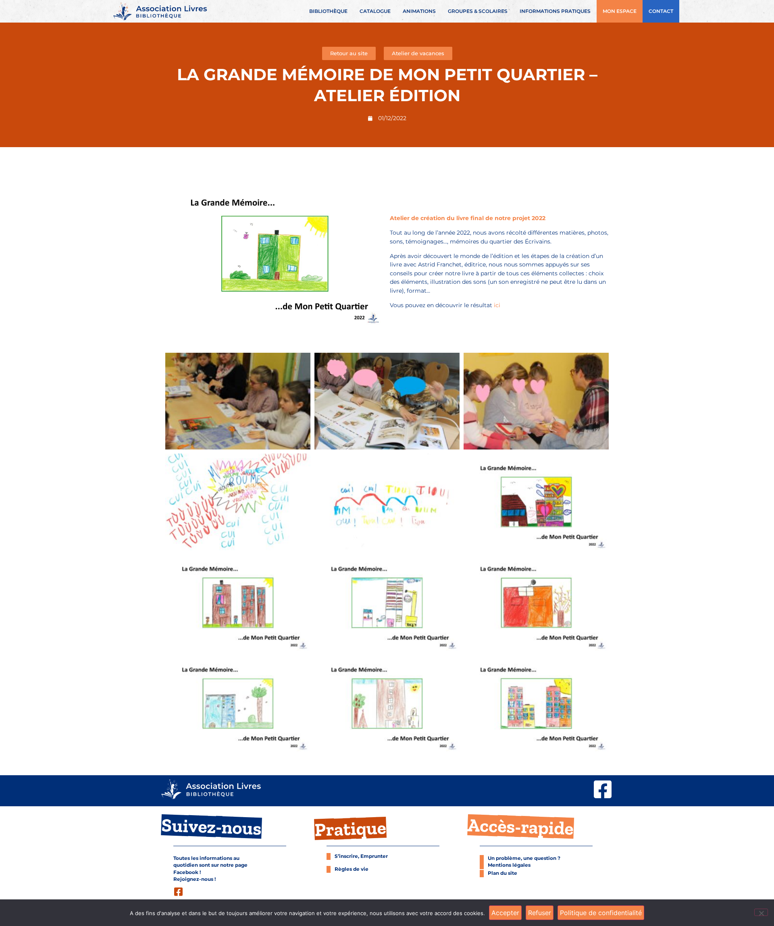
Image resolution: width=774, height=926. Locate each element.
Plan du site (502, 873)
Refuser (539, 913)
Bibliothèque (328, 11)
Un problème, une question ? (524, 858)
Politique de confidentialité (601, 913)
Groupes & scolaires (478, 11)
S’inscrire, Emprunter (361, 856)
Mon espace (620, 11)
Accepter (505, 913)
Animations (419, 11)
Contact (661, 11)
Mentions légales (509, 865)
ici (496, 305)
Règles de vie (351, 869)
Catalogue (375, 11)
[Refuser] (761, 912)
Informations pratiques (555, 11)
